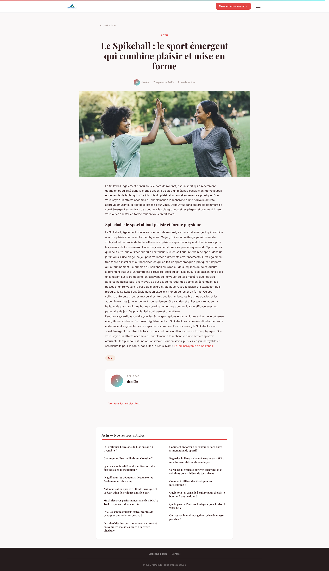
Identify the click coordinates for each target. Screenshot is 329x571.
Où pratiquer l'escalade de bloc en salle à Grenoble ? (128, 448)
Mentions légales (158, 553)
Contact (176, 553)
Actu (113, 25)
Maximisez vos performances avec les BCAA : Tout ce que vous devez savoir (131, 502)
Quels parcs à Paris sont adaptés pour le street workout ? (197, 505)
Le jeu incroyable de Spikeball (193, 346)
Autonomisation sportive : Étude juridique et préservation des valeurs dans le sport (130, 490)
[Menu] (258, 6)
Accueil (104, 25)
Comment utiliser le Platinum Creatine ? (128, 458)
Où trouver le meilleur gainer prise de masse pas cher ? (196, 517)
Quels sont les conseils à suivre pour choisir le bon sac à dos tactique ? (197, 494)
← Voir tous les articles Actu (122, 403)
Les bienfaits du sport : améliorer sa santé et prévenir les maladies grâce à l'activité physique (130, 527)
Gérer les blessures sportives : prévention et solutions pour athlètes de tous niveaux (195, 471)
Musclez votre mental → (233, 6)
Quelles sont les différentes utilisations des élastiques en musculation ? (129, 467)
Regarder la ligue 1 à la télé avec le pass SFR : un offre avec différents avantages (196, 460)
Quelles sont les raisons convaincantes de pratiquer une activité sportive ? (128, 513)
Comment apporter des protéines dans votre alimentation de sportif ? (195, 448)
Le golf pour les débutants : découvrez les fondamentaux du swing (128, 479)
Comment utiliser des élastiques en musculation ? (190, 483)
